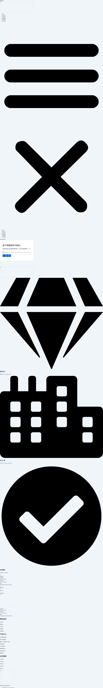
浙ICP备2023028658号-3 (5, 685)
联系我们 (1, 628)
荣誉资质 (4, 16)
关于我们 (4, 21)
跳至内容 (1, 0)
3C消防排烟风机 (3, 637)
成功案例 (4, 19)
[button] (51, 126)
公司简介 (1, 622)
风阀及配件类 (2, 648)
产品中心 (4, 15)
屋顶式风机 (2, 644)
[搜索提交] (4, 255)
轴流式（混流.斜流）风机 (5, 641)
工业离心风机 (2, 646)
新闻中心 (1, 624)
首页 (3, 14)
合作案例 (1, 631)
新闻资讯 (4, 18)
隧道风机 (1, 653)
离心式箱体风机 (3, 639)
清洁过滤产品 (2, 650)
